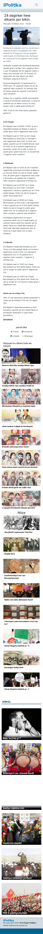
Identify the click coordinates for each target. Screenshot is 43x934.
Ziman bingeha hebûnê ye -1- (17, 689)
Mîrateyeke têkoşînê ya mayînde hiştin (18, 406)
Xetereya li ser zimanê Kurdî (18, 773)
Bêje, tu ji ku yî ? (12, 738)
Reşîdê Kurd (9, 554)
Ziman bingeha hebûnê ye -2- (17, 646)
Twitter (15, 332)
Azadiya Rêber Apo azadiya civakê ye (18, 386)
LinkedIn (15, 336)
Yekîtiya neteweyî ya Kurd (17, 878)
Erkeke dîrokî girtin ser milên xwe (16, 487)
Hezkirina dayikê (12, 843)
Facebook (27, 332)
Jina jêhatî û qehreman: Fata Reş (18, 532)
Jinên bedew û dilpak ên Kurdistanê (17, 426)
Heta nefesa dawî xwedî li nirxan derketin (20, 467)
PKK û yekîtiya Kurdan (15, 913)
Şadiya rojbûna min (13, 808)
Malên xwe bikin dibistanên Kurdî (18, 600)
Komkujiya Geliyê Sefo (13, 667)
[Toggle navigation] (36, 4)
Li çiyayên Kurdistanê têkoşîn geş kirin (18, 508)
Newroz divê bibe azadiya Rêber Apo (18, 365)
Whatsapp (28, 336)
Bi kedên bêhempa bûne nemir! (15, 447)
